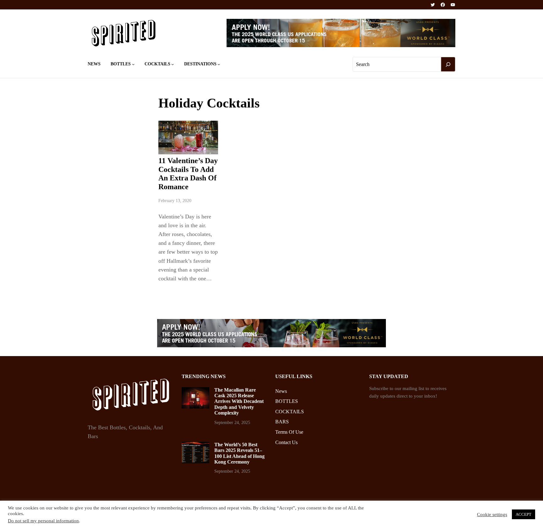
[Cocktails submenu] (172, 64)
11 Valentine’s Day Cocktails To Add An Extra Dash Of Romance (188, 174)
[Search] (448, 64)
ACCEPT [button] (523, 514)
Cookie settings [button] (492, 514)
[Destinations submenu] (218, 64)
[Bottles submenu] (133, 64)
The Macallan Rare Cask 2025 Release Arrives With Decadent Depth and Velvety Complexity (239, 401)
